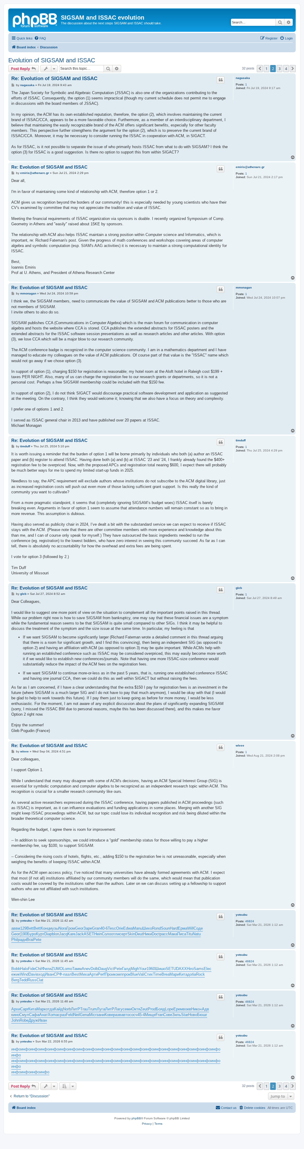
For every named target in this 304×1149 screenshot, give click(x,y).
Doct (156, 934)
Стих (148, 974)
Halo (24, 968)
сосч (133, 1014)
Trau (84, 1009)
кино (15, 1014)
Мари (174, 974)
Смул (24, 1014)
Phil (14, 939)
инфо (16, 1049)
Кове (108, 1014)
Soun (165, 928)
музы (53, 928)
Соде (198, 928)
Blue (134, 974)
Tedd (23, 980)
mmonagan (244, 287)
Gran (96, 928)
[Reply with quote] (220, 79)
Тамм (77, 968)
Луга (101, 1009)
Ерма (182, 928)
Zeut (144, 1009)
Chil (38, 968)
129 (23, 928)
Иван (49, 974)
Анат (43, 1014)
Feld (69, 1014)
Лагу (118, 1009)
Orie (119, 928)
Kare (71, 934)
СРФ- (58, 974)
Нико (195, 1009)
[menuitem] (40, 38)
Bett (30, 928)
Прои (109, 974)
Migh (135, 968)
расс (164, 934)
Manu (137, 928)
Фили (46, 968)
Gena (84, 1014)
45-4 (141, 1014)
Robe (24, 1020)
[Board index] (35, 19)
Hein (98, 934)
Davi (32, 974)
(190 (23, 934)
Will (190, 928)
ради (22, 939)
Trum (92, 1009)
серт (123, 934)
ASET (89, 934)
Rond (156, 928)
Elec (207, 968)
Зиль (176, 1014)
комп (118, 974)
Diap (48, 934)
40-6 (104, 928)
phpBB (136, 1118)
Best (76, 974)
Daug (102, 968)
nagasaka (243, 78)
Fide (31, 968)
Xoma (53, 1014)
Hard (174, 928)
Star (184, 1014)
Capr (24, 1009)
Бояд (160, 1009)
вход (40, 974)
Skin (131, 934)
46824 (249, 921)
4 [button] (286, 68)
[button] (260, 68)
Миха (84, 974)
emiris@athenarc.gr (250, 167)
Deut (139, 934)
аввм (15, 928)
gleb (239, 587)
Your (143, 968)
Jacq (63, 934)
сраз (62, 1014)
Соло (106, 934)
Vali (141, 974)
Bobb (15, 968)
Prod (152, 1009)
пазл (67, 974)
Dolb (94, 968)
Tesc (112, 928)
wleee (240, 745)
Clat (40, 980)
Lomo (67, 968)
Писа (181, 934)
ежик (15, 974)
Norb (67, 1009)
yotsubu (241, 914)
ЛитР (75, 1009)
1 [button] (266, 68)
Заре (87, 928)
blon (55, 934)
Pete (37, 939)
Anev (86, 968)
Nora (62, 928)
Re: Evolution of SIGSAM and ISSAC (54, 78)
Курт (40, 934)
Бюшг (202, 1014)
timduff (241, 440)
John (15, 1020)
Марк (41, 1009)
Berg (15, 980)
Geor (79, 928)
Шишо (160, 968)
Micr (92, 1014)
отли (115, 934)
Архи (15, 1009)
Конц (45, 928)
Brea (166, 974)
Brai (29, 939)
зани (100, 1014)
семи (127, 1009)
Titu (189, 934)
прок (126, 974)
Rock (200, 974)
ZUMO (57, 968)
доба (191, 974)
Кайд (58, 1009)
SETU (171, 968)
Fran (159, 1014)
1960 (151, 968)
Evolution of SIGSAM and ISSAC (51, 60)
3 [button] (279, 68)
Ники (147, 934)
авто (125, 1014)
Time (157, 974)
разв (117, 1014)
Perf (101, 974)
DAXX (181, 968)
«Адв (204, 1009)
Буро (31, 934)
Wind (24, 974)
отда (50, 1009)
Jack (79, 934)
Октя (136, 1009)
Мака (172, 934)
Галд (126, 968)
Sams (199, 968)
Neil (76, 1014)
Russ (32, 980)
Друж (33, 1020)
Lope (169, 1009)
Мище (150, 1014)
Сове (167, 1014)
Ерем (178, 1009)
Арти (93, 974)
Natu (197, 934)
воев (187, 1009)
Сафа (34, 1014)
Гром (70, 928)
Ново (192, 1014)
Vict (110, 968)
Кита (183, 974)
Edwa (128, 928)
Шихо (147, 928)
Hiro (190, 968)
